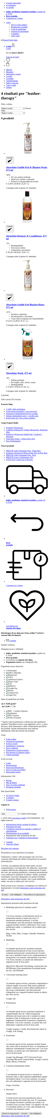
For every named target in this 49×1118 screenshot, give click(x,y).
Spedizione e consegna (15, 746)
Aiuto (8, 22)
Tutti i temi (15, 36)
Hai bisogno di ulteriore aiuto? (18, 752)
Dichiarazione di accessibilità (17, 833)
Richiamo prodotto (13, 787)
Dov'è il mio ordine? (19, 25)
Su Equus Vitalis (12, 795)
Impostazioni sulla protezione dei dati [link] (20, 836)
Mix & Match (11, 783)
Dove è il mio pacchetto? (16, 770)
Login (8, 49)
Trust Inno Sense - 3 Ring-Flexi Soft (20, 439)
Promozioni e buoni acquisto (17, 750)
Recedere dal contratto (10, 848)
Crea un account (12, 57)
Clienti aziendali (12, 755)
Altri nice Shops (12, 844)
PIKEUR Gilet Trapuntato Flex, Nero (21, 455)
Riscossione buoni (13, 772)
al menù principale (13, 3)
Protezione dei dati (13, 827)
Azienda (9, 842)
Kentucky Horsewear (14, 428)
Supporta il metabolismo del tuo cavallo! (22, 414)
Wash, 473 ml (18, 373)
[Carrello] (27, 64)
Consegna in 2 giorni (14, 18)
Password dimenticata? (15, 768)
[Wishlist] (8, 61)
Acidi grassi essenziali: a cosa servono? (21, 411)
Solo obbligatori (15, 895)
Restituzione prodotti (19, 27)
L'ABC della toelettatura (15, 409)
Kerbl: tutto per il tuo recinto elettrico (20, 418)
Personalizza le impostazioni (34, 895)
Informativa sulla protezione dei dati (15, 899)
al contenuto (11, 5)
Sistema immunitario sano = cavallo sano (22, 416)
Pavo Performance (13, 441)
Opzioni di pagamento (20, 31)
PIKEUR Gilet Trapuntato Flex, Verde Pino (23, 451)
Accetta (5, 895)
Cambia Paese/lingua (28, 814)
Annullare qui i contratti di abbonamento (22, 838)
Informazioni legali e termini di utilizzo (21, 824)
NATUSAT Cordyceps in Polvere (19, 460)
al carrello (10, 7)
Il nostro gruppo (12, 800)
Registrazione (11, 765)
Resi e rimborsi (12, 748)
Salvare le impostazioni (10, 1113)
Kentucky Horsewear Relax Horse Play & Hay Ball (26, 453)
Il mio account (11, 744)
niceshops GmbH (19, 818)
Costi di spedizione (18, 29)
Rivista (9, 780)
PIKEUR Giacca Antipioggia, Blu (19, 457)
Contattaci (15, 34)
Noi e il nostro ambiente (15, 785)
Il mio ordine (11, 739)
